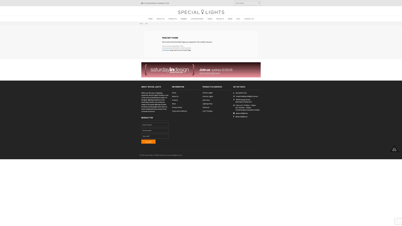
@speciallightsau (242, 113)
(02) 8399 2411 (241, 93)
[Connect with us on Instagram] (142, 3)
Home (150, 19)
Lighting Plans (197, 19)
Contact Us (249, 19)
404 (146, 23)
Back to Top (394, 148)
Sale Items (206, 100)
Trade (209, 19)
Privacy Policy (177, 107)
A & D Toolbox (208, 111)
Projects (220, 19)
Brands (184, 19)
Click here (165, 50)
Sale (238, 19)
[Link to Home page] (201, 11)
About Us (160, 19)
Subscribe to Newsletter (158, 3)
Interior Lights (208, 93)
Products (173, 19)
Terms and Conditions (179, 111)
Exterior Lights (208, 96)
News (230, 19)
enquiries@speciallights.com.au (247, 96)
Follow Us (206, 107)
